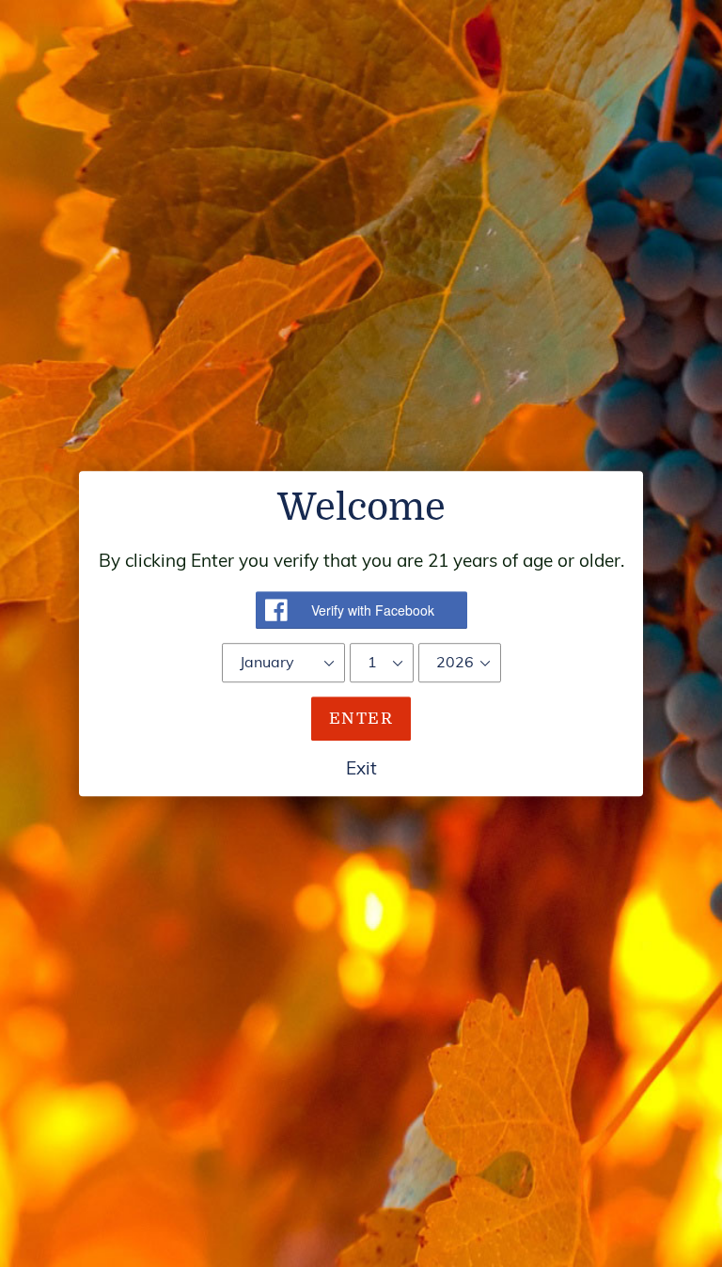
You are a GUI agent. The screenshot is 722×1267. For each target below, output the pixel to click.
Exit (361, 768)
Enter (361, 718)
